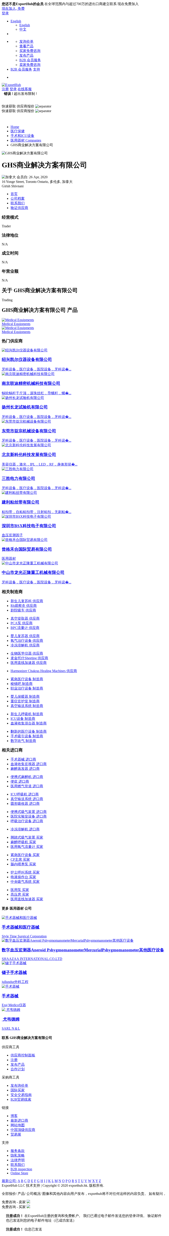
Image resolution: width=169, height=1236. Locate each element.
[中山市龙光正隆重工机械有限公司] (30, 563)
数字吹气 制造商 (23, 741)
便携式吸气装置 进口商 (29, 812)
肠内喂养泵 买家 (23, 864)
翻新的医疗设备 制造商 (29, 731)
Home (15, 127)
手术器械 (10, 996)
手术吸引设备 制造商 (27, 736)
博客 (14, 1116)
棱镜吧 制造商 (22, 684)
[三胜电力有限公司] (17, 469)
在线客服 (25, 89)
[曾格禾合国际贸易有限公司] (25, 540)
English (16, 21)
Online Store (19, 1173)
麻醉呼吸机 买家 (23, 842)
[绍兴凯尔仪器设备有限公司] (25, 350)
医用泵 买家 (20, 890)
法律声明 (18, 1160)
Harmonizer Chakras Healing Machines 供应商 (44, 671)
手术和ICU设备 (22, 136)
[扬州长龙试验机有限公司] (23, 398)
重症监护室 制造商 (25, 701)
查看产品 (26, 46)
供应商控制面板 (23, 1055)
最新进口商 (19, 1120)
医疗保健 (18, 131)
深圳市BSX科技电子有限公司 (29, 525)
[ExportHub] (11, 85)
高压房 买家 (20, 894)
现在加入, (13, 8)
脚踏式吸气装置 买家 (27, 837)
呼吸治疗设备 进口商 (27, 821)
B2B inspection (21, 1169)
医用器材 (9, 558)
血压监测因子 (12, 535)
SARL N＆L (11, 1028)
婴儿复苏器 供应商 (25, 636)
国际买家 (18, 1090)
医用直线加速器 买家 (27, 899)
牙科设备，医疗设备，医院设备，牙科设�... (36, 369)
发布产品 (26, 55)
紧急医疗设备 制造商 (27, 679)
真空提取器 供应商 (25, 618)
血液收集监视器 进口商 (29, 764)
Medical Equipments (16, 324)
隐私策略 (18, 1155)
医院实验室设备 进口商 (29, 816)
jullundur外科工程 (15, 982)
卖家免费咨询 (29, 65)
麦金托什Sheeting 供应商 (29, 658)
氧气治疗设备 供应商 (27, 640)
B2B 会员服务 (30, 60)
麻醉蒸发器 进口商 (25, 768)
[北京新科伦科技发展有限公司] (26, 445)
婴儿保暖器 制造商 (25, 696)
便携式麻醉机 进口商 (27, 777)
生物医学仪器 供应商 (27, 653)
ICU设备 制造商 (23, 719)
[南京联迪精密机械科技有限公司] (28, 374)
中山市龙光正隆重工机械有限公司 (33, 572)
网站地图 (18, 1125)
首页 (14, 194)
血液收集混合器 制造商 (29, 723)
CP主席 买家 (20, 859)
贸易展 (16, 1134)
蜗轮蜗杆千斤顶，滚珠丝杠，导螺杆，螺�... (36, 393)
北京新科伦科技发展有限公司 (29, 454)
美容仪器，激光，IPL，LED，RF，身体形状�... (39, 464)
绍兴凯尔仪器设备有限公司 (27, 359)
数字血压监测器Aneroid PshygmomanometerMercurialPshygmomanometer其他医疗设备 (83, 950)
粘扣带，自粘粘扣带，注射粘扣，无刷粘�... (36, 512)
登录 (5, 13)
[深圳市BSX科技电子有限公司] (26, 516)
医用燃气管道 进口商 (27, 786)
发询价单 (26, 41)
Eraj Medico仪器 (14, 1005)
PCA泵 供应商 (22, 623)
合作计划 (18, 1069)
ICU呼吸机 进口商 (25, 794)
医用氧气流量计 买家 (27, 847)
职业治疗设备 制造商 (27, 688)
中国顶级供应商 (23, 1130)
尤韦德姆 (11, 1019)
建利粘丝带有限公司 (20, 502)
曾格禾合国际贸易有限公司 (27, 549)
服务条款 (18, 1151)
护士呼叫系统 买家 (25, 872)
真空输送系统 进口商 (27, 799)
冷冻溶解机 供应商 (25, 645)
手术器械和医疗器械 (20, 927)
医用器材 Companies (26, 140)
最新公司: (9, 1181)
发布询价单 (19, 1085)
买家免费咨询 (29, 51)
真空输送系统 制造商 (27, 706)
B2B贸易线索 (21, 1099)
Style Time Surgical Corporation (24, 936)
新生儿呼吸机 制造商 (27, 714)
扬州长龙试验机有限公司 (25, 407)
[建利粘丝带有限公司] (19, 492)
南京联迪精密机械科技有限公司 (31, 383)
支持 (36, 69)
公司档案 (18, 198)
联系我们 (18, 203)
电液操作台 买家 (23, 877)
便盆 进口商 (20, 781)
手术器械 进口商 (23, 759)
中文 (22, 29)
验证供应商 (19, 208)
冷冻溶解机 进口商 (25, 829)
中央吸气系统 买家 (25, 881)
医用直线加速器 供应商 (29, 663)
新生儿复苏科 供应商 (27, 601)
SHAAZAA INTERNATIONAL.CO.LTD (32, 959)
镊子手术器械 (14, 972)
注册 (5, 89)
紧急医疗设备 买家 (25, 855)
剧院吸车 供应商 (23, 610)
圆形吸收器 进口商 (25, 803)
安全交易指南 (21, 1095)
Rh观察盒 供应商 (24, 605)
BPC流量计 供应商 (25, 628)
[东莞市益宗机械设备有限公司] (26, 421)
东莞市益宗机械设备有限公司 (29, 431)
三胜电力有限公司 (18, 478)
